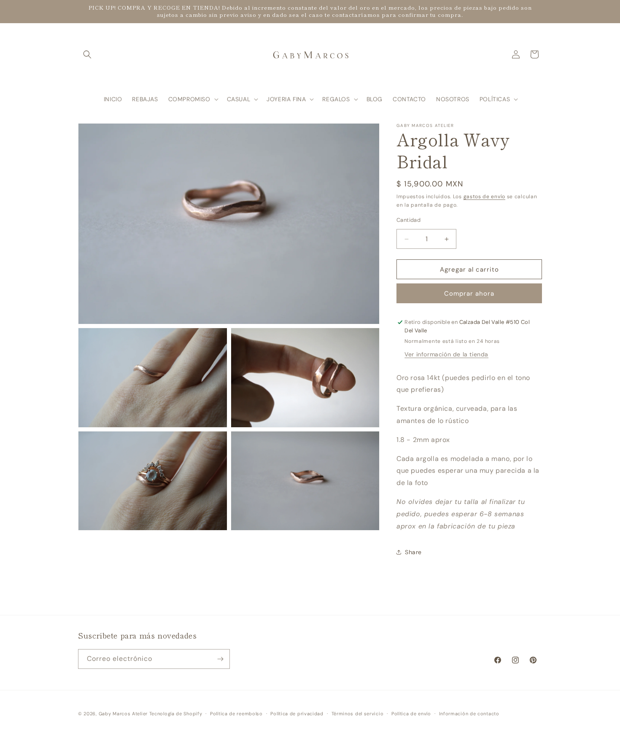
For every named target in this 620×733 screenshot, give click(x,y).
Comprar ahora (469, 293)
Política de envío (411, 714)
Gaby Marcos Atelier (123, 714)
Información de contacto (469, 714)
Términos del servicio (358, 714)
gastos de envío (485, 196)
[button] (87, 54)
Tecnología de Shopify (175, 714)
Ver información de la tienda (446, 354)
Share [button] (413, 552)
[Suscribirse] (220, 659)
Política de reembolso (236, 714)
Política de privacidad (296, 714)
